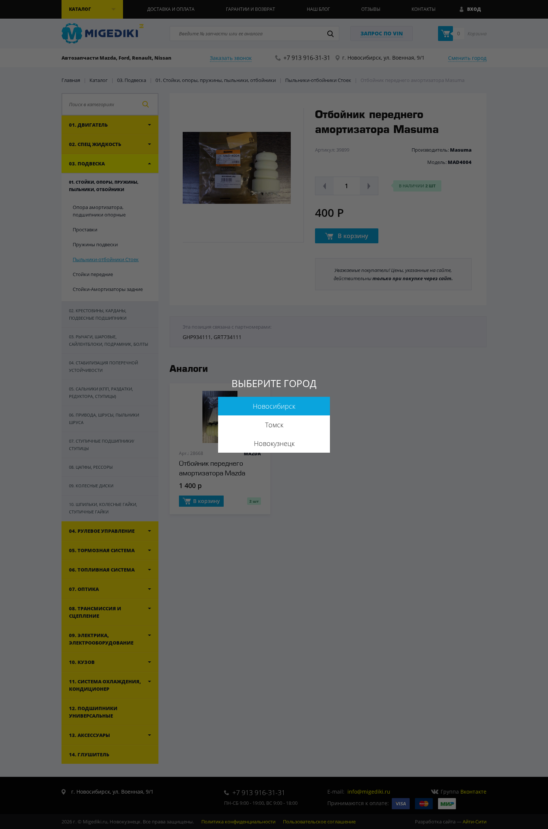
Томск (274, 424)
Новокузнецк (274, 443)
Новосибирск (274, 406)
